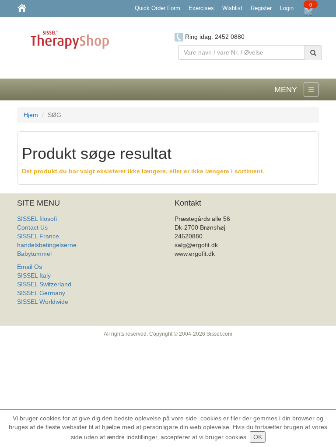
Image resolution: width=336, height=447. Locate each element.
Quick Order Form (157, 8)
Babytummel (34, 253)
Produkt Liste (35, 310)
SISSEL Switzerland (44, 284)
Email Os (29, 266)
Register (261, 8)
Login (287, 8)
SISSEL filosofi (37, 218)
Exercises (201, 8)
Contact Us (32, 227)
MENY (285, 89)
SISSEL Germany (41, 292)
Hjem (31, 114)
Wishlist (232, 8)
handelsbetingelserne (47, 244)
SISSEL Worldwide (42, 301)
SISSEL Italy (34, 275)
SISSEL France (38, 236)
